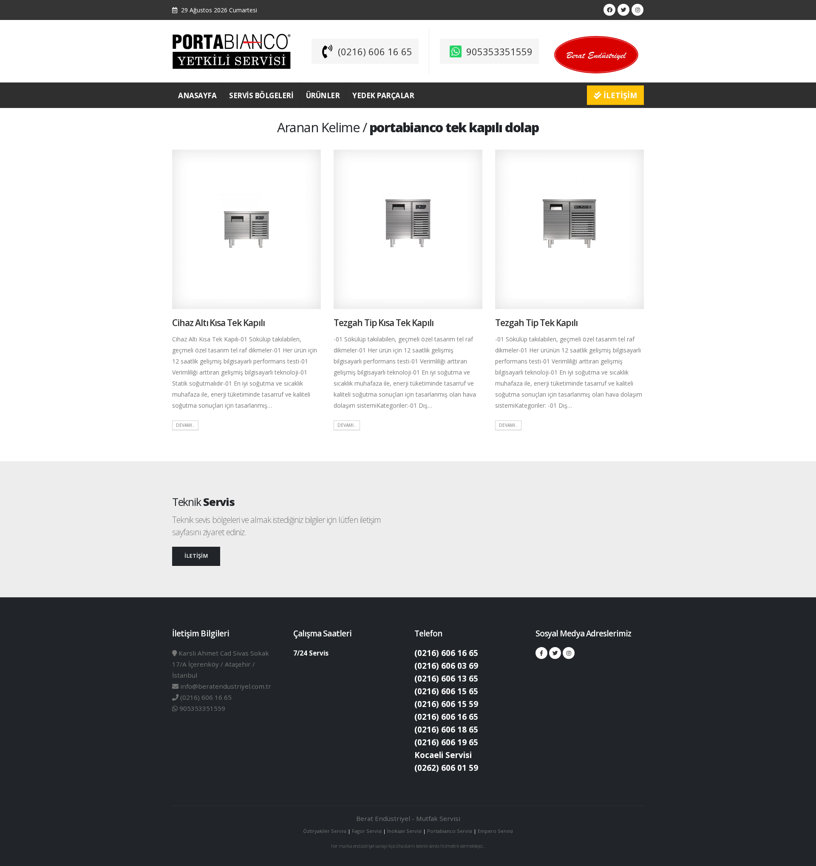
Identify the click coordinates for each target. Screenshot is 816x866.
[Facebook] (609, 10)
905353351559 (499, 51)
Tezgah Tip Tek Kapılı (536, 323)
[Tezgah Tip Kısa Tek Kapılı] (408, 228)
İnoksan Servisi (404, 831)
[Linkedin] (637, 10)
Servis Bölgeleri (261, 95)
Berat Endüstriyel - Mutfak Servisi (408, 818)
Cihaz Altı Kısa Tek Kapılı (218, 323)
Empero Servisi (495, 831)
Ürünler (323, 95)
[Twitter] (623, 10)
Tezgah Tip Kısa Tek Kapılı (384, 323)
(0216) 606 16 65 (375, 51)
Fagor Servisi (367, 831)
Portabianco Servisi (449, 831)
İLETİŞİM (619, 95)
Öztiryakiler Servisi (325, 831)
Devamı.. (185, 425)
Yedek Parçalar (383, 95)
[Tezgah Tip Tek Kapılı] (569, 228)
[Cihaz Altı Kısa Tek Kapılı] (246, 228)
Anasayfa (197, 95)
